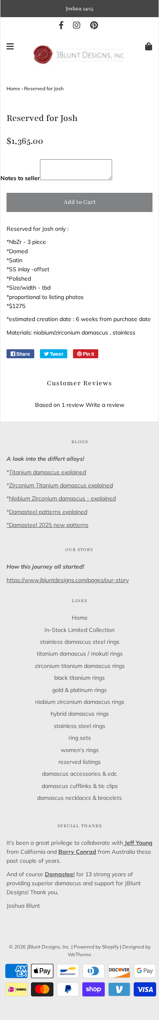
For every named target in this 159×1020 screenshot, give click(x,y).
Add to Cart (80, 202)
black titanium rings (79, 677)
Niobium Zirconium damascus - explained (62, 498)
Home (13, 88)
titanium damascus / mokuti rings (80, 653)
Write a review (105, 404)
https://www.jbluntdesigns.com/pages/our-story (68, 580)
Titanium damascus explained (47, 472)
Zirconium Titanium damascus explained (61, 485)
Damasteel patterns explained (48, 512)
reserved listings (79, 762)
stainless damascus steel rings (79, 641)
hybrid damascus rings (80, 713)
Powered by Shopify (96, 947)
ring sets (79, 737)
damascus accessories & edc (79, 773)
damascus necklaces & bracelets (79, 797)
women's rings (80, 750)
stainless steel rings (79, 726)
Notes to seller (20, 178)
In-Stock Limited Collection (79, 630)
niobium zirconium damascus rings (79, 701)
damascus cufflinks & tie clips (80, 786)
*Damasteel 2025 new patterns (47, 525)
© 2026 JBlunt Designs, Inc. (39, 947)
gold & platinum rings (79, 690)
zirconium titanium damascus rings (80, 666)
